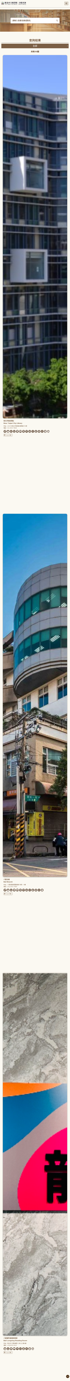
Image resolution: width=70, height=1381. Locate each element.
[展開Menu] (66, 3)
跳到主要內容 (4, 1)
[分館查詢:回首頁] (13, 3)
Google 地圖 (8, 435)
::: (0, 1)
